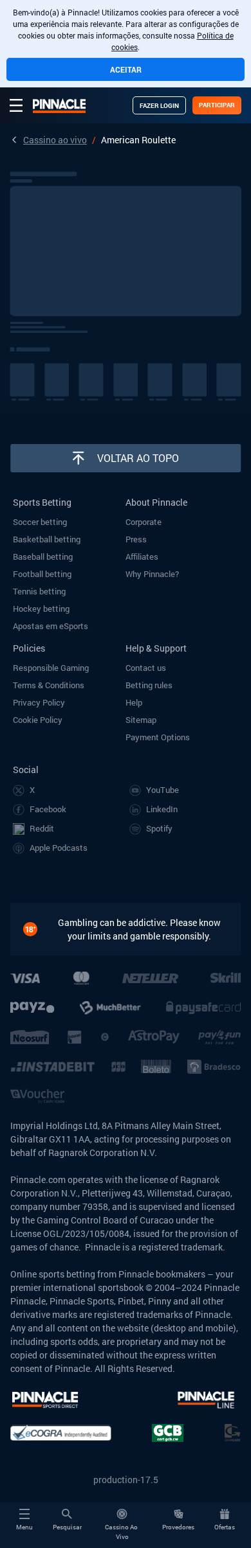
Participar (217, 105)
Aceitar (126, 69)
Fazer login (159, 106)
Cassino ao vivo (55, 140)
